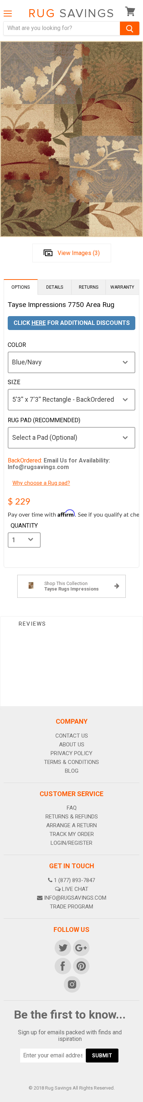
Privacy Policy (71, 753)
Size (14, 382)
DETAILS (54, 287)
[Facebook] (62, 965)
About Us (71, 744)
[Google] (81, 947)
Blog (71, 771)
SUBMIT (102, 1055)
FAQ (72, 808)
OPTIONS (20, 287)
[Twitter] (62, 947)
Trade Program (71, 906)
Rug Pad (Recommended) (44, 420)
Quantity (24, 526)
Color (17, 345)
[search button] (129, 28)
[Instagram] (71, 984)
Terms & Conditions (71, 762)
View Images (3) (79, 253)
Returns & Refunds (71, 816)
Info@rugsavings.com (75, 898)
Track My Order (72, 834)
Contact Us (71, 735)
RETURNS (88, 287)
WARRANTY (122, 287)
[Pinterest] (81, 965)
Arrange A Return (71, 825)
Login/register (71, 843)
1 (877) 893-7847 (74, 880)
